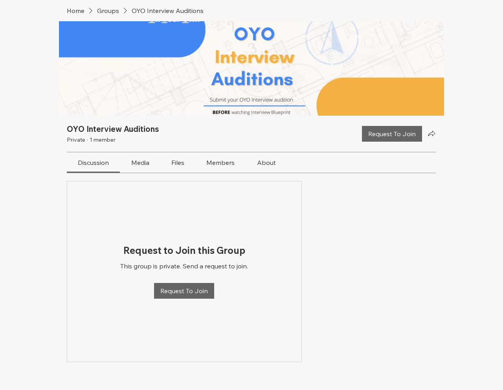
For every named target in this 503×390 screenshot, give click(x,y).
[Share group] (431, 133)
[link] (93, 162)
